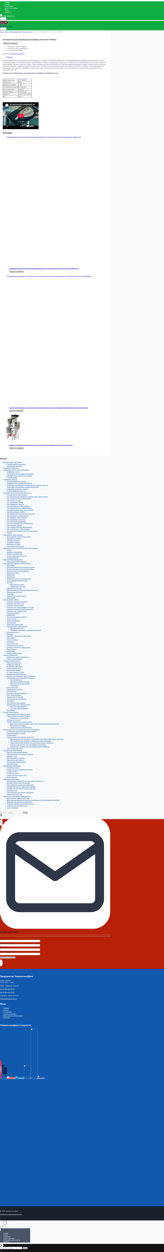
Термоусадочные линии (15, 748)
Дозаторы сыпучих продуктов (17, 806)
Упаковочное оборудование (12, 750)
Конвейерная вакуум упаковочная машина (21, 787)
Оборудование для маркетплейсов (18, 716)
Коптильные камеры (13, 670)
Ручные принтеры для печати (17, 556)
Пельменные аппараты (14, 592)
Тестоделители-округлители (16, 699)
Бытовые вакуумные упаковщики (18, 783)
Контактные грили (13, 632)
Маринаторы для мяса (14, 588)
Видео (7, 10)
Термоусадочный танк (14, 794)
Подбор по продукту (18, 54)
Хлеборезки (11, 651)
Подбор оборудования (11, 712)
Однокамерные (12, 790)
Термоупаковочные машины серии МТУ (20, 737)
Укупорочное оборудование (16, 762)
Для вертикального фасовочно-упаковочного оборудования (27, 497)
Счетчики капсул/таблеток (19, 708)
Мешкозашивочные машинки (13, 559)
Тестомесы (10, 701)
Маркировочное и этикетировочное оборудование (20, 548)
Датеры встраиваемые (14, 552)
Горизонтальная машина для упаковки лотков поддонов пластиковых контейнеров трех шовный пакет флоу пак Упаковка (48, 408)
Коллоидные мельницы (14, 666)
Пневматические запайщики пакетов (19, 483)
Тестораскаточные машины (16, 703)
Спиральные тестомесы (15, 697)
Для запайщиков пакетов (15, 504)
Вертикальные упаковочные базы (18, 798)
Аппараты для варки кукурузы (17, 602)
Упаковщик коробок (13, 544)
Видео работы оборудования (13, 1016)
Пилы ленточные (12, 687)
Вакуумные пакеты (13, 767)
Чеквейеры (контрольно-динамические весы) (25, 630)
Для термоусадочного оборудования (19, 527)
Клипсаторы (11, 577)
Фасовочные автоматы (14, 466)
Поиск (25, 812)
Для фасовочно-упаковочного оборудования (22, 531)
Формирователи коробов (15, 546)
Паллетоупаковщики (10, 655)
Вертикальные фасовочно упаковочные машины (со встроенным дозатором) (33, 800)
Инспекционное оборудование (17, 626)
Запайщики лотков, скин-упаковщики (16, 470)
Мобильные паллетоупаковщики (18, 657)
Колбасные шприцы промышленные (19, 579)
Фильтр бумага (12, 777)
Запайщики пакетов (10, 479)
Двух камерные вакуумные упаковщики (20, 785)
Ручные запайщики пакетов (16, 491)
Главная (7, 2)
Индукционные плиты (14, 663)
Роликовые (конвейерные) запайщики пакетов (23, 487)
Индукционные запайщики (16, 758)
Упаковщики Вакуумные (11, 779)
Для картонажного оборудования (18, 506)
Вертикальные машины (18, 726)
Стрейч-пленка (12, 771)
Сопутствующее (12, 808)
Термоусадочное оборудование (21, 727)
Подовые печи (12, 691)
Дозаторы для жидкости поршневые (19, 802)
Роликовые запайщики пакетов (17, 489)
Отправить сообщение (8, 957)
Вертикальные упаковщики (12, 462)
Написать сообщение (10, 43)
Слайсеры (10, 594)
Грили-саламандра (13, 621)
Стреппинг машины (13, 542)
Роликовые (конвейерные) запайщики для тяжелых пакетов (27, 485)
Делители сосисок (13, 573)
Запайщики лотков (13, 472)
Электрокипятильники (14, 653)
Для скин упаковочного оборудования (20, 523)
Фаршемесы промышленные (16, 596)
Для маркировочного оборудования (19, 508)
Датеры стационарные (14, 554)
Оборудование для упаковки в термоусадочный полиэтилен (30, 741)
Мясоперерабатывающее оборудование (16, 563)
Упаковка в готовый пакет (19, 718)
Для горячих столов (13, 500)
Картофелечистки (16, 680)
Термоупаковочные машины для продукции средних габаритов (31, 743)
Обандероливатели (13, 540)
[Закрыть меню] (0, 1229)
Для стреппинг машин (14, 525)
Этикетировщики (13, 558)
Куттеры (10, 582)
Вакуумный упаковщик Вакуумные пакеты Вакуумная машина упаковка (34, 724)
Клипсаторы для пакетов (15, 760)
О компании (9, 6)
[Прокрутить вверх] (1, 1222)
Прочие (9, 533)
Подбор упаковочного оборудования (19, 722)
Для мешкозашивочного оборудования (20, 510)
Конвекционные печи (14, 668)
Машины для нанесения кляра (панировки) (21, 676)
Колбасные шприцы (13, 664)
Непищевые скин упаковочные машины (20, 474)
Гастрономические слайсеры (17, 617)
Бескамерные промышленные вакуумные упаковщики (25, 781)
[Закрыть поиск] (1, 1245)
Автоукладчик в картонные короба (19, 537)
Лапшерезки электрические (16, 674)
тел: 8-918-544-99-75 (7, 989)
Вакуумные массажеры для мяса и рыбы (21, 567)
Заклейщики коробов (14, 538)
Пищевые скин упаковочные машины (19, 476)
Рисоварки (10, 642)
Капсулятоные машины (18, 706)
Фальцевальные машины (15, 645)
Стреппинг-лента (12, 773)
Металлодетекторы (17, 628)
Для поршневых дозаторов (16, 519)
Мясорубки (10, 638)
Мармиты (10, 634)
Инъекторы (10, 575)
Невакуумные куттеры (18, 586)
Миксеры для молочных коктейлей (19, 636)
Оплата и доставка (11, 8)
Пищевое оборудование (11, 661)
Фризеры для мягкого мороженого (19, 647)
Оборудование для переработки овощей (20, 678)
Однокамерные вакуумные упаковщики (20, 792)
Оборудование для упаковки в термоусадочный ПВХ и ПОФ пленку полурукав (37, 739)
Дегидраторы (11, 622)
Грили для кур (11, 619)
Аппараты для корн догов (15, 603)
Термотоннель (11, 735)
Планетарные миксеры (14, 689)
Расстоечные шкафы (14, 695)
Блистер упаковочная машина (17, 752)
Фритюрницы (11, 649)
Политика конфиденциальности (11, 1214)
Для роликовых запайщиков (16, 521)
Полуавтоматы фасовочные (16, 464)
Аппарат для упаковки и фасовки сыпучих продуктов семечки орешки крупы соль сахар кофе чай (40, 445)
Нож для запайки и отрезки (16, 733)
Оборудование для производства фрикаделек (22, 590)
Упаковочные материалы (11, 766)
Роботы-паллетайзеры (14, 659)
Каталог (7, 4)
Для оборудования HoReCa (16, 512)
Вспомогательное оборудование (18, 571)
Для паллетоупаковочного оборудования (21, 514)
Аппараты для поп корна (15, 605)
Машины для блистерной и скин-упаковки (21, 788)
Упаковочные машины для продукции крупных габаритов (29, 746)
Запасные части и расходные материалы (17, 493)
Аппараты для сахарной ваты (17, 611)
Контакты (8, 12)
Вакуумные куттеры (17, 584)
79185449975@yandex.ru (8, 999)
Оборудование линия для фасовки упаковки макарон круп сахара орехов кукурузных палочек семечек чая (44, 268)
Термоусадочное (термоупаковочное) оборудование (21, 729)
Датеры (9, 550)
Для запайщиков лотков (15, 502)
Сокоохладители (12, 643)
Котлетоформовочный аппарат (17, 581)
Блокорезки (11, 565)
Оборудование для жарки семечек (18, 714)
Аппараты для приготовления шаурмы (20, 609)
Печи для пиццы (12, 640)
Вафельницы (11, 615)
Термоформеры (12, 477)
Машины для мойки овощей (19, 682)
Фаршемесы (11, 710)
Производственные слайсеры (17, 693)
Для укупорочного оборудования (18, 529)
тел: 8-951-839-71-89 (7, 992)
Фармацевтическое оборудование (18, 705)
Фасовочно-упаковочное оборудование (16, 796)
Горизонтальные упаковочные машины (20, 754)
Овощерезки (14, 685)
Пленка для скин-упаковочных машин (20, 769)
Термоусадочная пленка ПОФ (17, 775)
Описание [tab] (9, 57)
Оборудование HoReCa (11, 600)
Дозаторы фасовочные (11, 468)
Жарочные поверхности (15, 624)
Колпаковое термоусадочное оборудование (22, 731)
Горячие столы (12, 756)
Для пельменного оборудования (18, 516)
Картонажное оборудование (13, 535)
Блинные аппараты (13, 613)
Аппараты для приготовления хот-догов (20, 607)
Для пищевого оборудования (17, 517)
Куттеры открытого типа (15, 672)
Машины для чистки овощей (20, 684)
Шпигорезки (11, 598)
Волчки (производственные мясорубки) (20, 569)
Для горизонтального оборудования (19, 498)
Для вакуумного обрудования (17, 495)
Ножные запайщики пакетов (16, 481)
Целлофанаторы (12, 764)
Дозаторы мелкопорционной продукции (20, 804)
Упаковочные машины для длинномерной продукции (28, 745)
